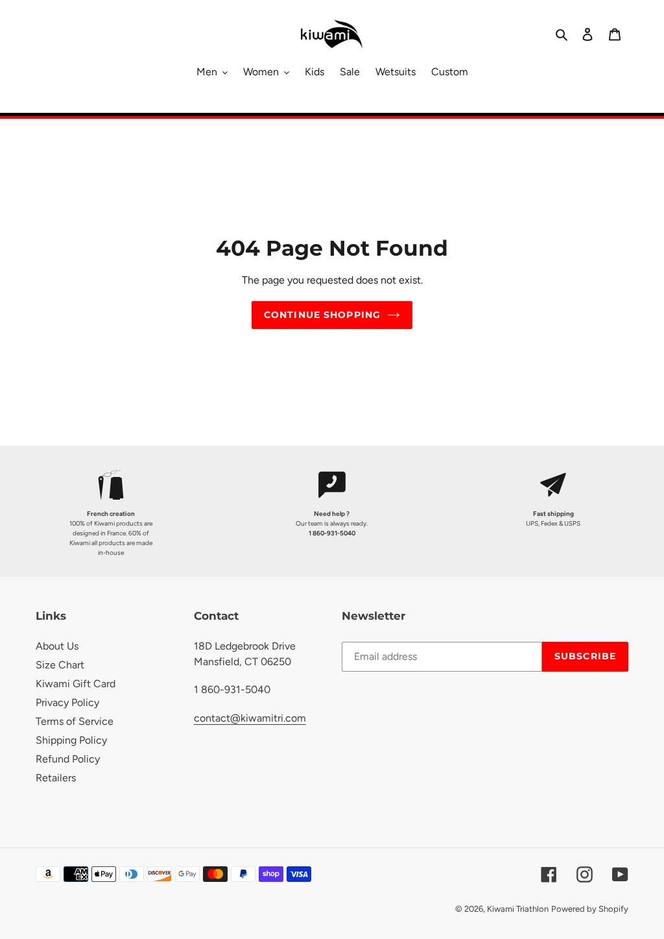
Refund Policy (68, 759)
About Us (57, 646)
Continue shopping (322, 315)
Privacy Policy (67, 702)
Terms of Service (74, 721)
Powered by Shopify (589, 909)
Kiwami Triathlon (518, 909)
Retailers (56, 778)
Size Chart (60, 665)
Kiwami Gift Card (75, 683)
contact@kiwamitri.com (250, 718)
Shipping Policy (71, 740)
